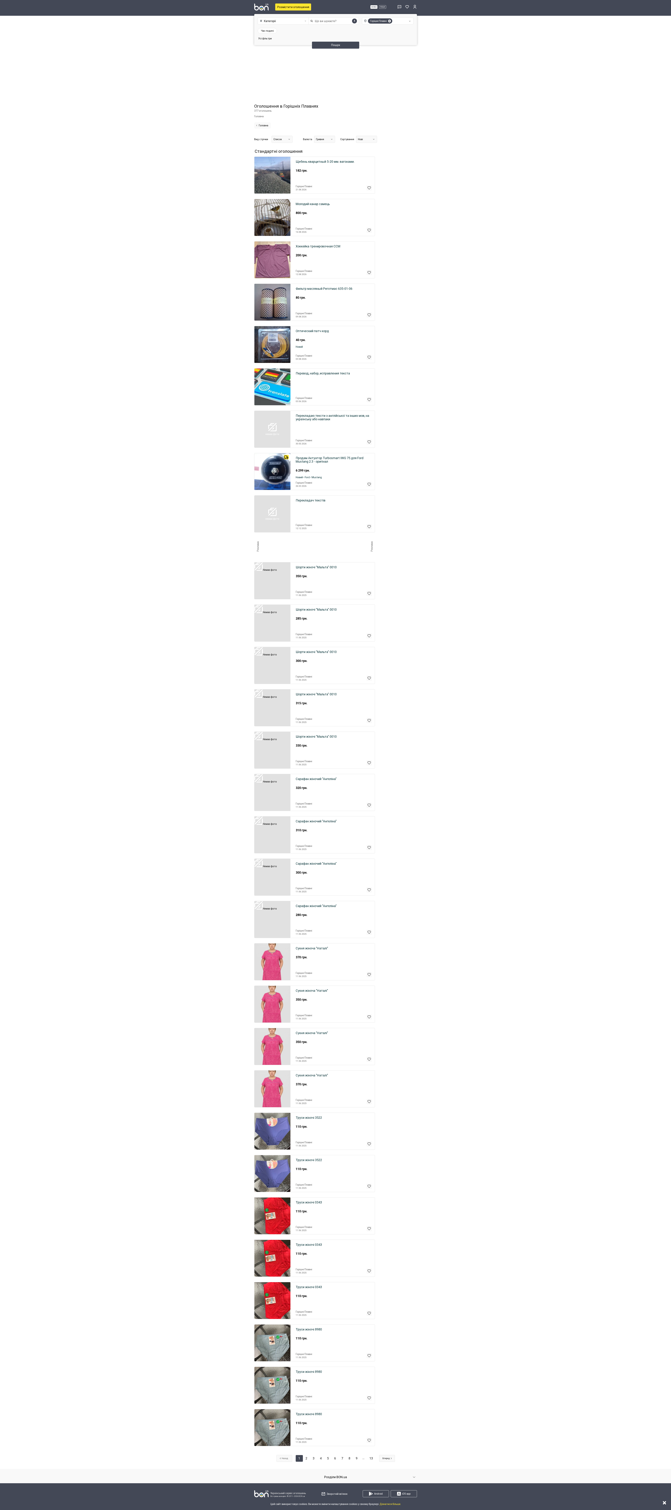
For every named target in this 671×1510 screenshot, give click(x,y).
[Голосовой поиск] (354, 21)
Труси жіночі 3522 (309, 1117)
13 (371, 1458)
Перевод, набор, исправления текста (323, 373)
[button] (282, 21)
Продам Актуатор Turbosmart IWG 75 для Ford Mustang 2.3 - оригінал (329, 459)
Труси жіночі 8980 (309, 1329)
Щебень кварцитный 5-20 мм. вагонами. (325, 161)
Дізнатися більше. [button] (390, 1504)
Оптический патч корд (312, 331)
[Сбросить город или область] (389, 21)
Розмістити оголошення (293, 7)
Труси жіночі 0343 (309, 1202)
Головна (263, 125)
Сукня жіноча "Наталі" (312, 948)
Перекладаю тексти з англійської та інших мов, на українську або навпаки (332, 417)
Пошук (335, 45)
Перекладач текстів (310, 500)
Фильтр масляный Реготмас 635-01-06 (324, 288)
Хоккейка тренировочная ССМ (318, 246)
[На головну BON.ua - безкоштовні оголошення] (261, 6)
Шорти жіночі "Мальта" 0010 (316, 567)
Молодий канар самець (313, 204)
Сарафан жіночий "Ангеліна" (316, 779)
